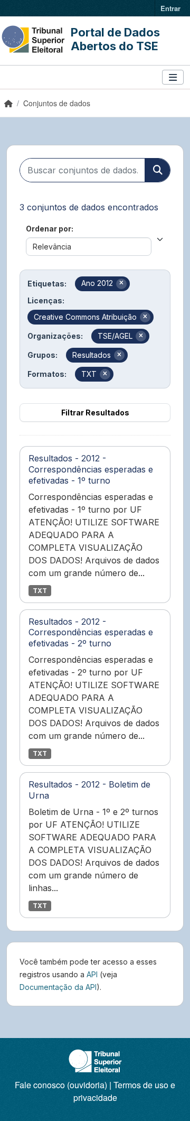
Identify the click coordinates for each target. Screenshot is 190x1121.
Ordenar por (48, 228)
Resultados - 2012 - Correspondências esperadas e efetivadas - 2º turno (90, 632)
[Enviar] (157, 170)
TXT (40, 591)
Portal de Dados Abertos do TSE (115, 39)
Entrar (170, 8)
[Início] (8, 103)
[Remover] (121, 284)
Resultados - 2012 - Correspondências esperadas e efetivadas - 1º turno (90, 469)
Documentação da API (58, 987)
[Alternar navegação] (173, 77)
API (92, 974)
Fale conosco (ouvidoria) (61, 1085)
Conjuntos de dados (56, 103)
